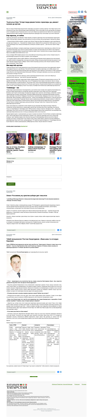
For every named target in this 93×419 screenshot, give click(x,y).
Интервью (9, 235)
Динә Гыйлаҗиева (57, 17)
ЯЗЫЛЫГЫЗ (24, 126)
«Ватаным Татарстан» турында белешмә (62, 384)
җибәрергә (10, 184)
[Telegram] (61, 158)
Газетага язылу (73, 12)
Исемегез (9, 176)
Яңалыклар (9, 192)
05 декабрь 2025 (10, 17)
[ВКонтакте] (58, 158)
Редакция (77, 384)
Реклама (84, 384)
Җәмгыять (9, 18)
